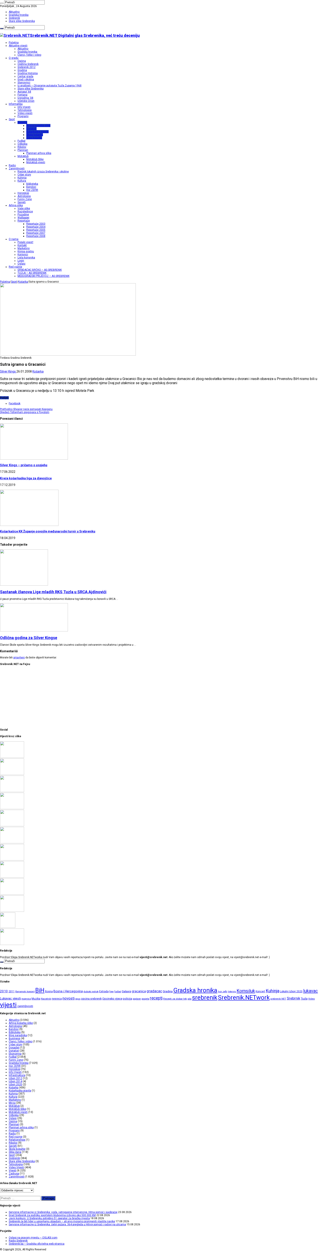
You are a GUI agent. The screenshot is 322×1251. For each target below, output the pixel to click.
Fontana (22, 94)
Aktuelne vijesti (18, 45)
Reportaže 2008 (35, 236)
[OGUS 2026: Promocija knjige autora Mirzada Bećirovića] (12, 893)
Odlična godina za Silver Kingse (28, 637)
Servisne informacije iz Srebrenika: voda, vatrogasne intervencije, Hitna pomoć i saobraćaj (63, 1212)
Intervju (232, 991)
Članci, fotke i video (29, 54)
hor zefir (222, 991)
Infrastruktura (17, 1075)
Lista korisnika (26, 257)
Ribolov (22, 147)
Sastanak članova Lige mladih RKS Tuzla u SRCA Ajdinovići (53, 592)
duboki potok (91, 991)
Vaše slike (24, 208)
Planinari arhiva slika (38, 153)
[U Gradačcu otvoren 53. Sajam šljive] (12, 842)
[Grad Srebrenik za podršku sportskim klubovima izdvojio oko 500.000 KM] (12, 774)
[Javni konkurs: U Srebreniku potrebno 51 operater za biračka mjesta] (12, 791)
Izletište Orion (26, 100)
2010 (4, 991)
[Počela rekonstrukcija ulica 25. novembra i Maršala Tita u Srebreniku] (12, 910)
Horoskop (23, 193)
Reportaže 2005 (35, 229)
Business (14, 1038)
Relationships (17, 1139)
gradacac (154, 991)
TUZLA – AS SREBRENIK (32, 272)
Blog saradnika (18, 1035)
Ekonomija (15, 1053)
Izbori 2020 (15, 1084)
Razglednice (25, 211)
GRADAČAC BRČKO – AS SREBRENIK (40, 269)
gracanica (139, 991)
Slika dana (15, 1152)
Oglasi (21, 263)
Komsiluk (246, 990)
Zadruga (14, 1173)
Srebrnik (293, 998)
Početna (14, 42)
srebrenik (204, 997)
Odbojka (22, 143)
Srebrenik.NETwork (244, 997)
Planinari (23, 150)
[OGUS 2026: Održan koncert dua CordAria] (12, 876)
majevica (26, 998)
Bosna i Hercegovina (68, 991)
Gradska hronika (18, 14)
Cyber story (24, 174)
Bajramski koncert (25, 991)
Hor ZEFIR (32, 190)
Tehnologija (25, 110)
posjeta (145, 998)
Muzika (36, 998)
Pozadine (23, 214)
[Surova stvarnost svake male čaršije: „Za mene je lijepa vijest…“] (7, 926)
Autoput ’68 (24, 91)
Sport (12, 119)
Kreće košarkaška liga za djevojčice (26, 478)
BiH (39, 990)
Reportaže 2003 (35, 223)
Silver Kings (8, 371)
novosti (68, 998)
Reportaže (24, 220)
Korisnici (23, 254)
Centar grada (25, 76)
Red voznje (15, 1136)
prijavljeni (19, 657)
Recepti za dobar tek (175, 998)
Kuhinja (22, 177)
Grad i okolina (26, 79)
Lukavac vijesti (10, 998)
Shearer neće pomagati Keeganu (26, 409)
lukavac (310, 990)
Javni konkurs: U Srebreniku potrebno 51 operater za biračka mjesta (49, 1218)
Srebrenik (14, 18)
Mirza (12, 1102)
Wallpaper (23, 217)
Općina (22, 61)
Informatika (16, 104)
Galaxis (126, 991)
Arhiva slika (16, 205)
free (111, 991)
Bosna (49, 991)
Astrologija (24, 196)
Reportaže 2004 (35, 226)
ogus (77, 998)
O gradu (13, 57)
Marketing (24, 248)
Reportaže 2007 (35, 233)
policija (127, 998)
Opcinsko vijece (112, 998)
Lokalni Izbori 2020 (291, 991)
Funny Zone (25, 199)
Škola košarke (34, 134)
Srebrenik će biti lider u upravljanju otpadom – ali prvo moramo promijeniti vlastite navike (62, 1221)
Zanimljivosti (17, 168)
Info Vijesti (24, 107)
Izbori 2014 (15, 1081)
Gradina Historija (28, 73)
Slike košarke (34, 137)
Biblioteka (32, 183)
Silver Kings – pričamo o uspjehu (23, 465)
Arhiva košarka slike (38, 125)
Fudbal (21, 140)
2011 (12, 991)
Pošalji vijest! (25, 242)
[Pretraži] (2, 3)
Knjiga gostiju (26, 251)
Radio (12, 165)
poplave (137, 998)
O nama (13, 239)
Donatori (31, 128)
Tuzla (304, 998)
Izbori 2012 (15, 1078)
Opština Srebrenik (28, 64)
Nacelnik (46, 998)
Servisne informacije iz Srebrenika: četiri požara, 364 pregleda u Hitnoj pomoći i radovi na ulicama (67, 1224)
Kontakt (22, 245)
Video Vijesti (16, 1167)
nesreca (57, 998)
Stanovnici (24, 82)
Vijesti (12, 1170)
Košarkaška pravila (37, 131)
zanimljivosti (25, 1006)
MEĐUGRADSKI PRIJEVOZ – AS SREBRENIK (43, 276)
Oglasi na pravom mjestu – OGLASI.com (33, 1237)
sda (189, 998)
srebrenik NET (278, 998)
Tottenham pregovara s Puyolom (24, 412)
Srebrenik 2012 (26, 67)
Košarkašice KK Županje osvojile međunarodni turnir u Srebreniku (47, 531)
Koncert (260, 991)
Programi (23, 116)
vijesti (8, 1005)
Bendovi (31, 186)
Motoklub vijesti (35, 162)
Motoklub (23, 156)
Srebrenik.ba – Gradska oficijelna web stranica (36, 1243)
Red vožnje (15, 266)
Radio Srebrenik (18, 1240)
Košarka (22, 122)
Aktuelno (14, 11)
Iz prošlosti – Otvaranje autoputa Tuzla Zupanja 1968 (49, 85)
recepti (156, 998)
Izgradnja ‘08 (25, 97)
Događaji (14, 1047)
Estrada (104, 991)
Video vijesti (25, 113)
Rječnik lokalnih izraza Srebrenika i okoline (43, 171)
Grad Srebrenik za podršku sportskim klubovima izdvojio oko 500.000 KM (52, 1215)
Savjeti (22, 202)
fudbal (117, 991)
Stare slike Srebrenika (22, 21)
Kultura (22, 180)
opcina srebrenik (91, 998)
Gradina (22, 70)
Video (311, 998)
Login (21, 260)
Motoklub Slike (35, 159)
